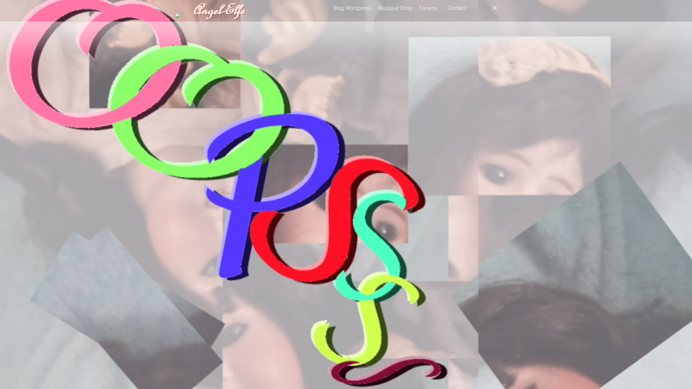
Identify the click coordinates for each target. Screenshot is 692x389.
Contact (457, 8)
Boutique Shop (395, 8)
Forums (428, 8)
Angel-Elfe (219, 11)
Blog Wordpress (352, 8)
